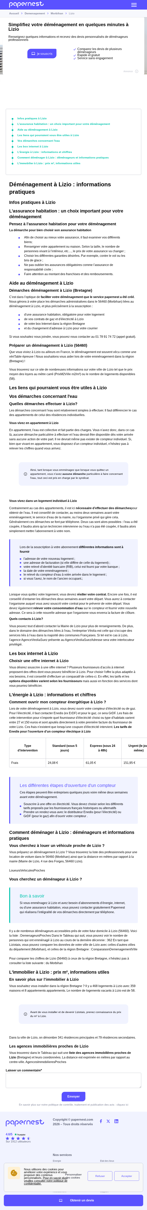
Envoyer (73, 1096)
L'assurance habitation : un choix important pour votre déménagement (63, 123)
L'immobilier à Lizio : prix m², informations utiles (48, 163)
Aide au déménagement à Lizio (37, 129)
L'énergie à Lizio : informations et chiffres (44, 151)
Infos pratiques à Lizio (32, 118)
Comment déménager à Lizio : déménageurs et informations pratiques (63, 157)
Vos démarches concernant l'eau (38, 140)
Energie (57, 1161)
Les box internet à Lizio (32, 146)
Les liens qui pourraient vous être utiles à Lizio (48, 135)
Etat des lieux (107, 1161)
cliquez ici (122, 1104)
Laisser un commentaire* (24, 1070)
